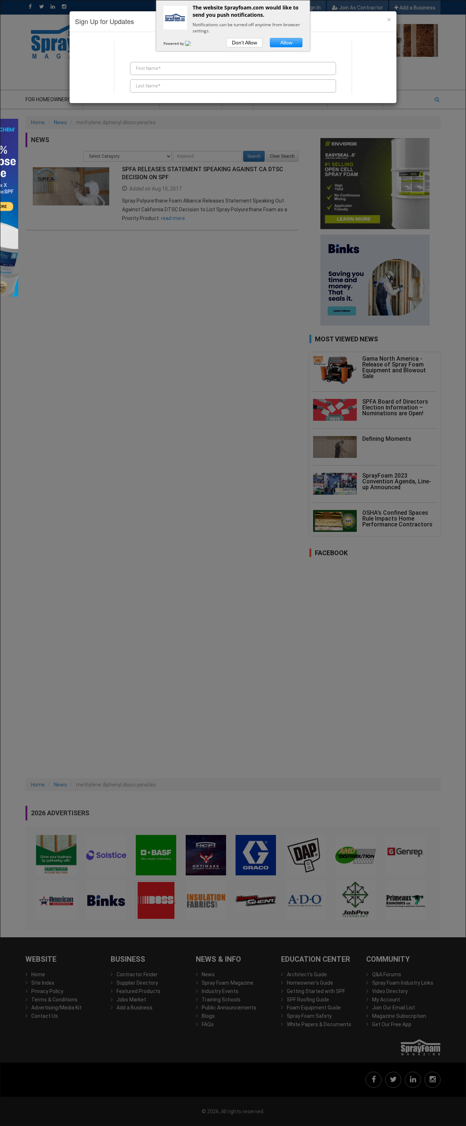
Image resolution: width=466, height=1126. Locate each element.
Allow (286, 43)
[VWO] (192, 43)
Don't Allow (244, 43)
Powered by (174, 43)
